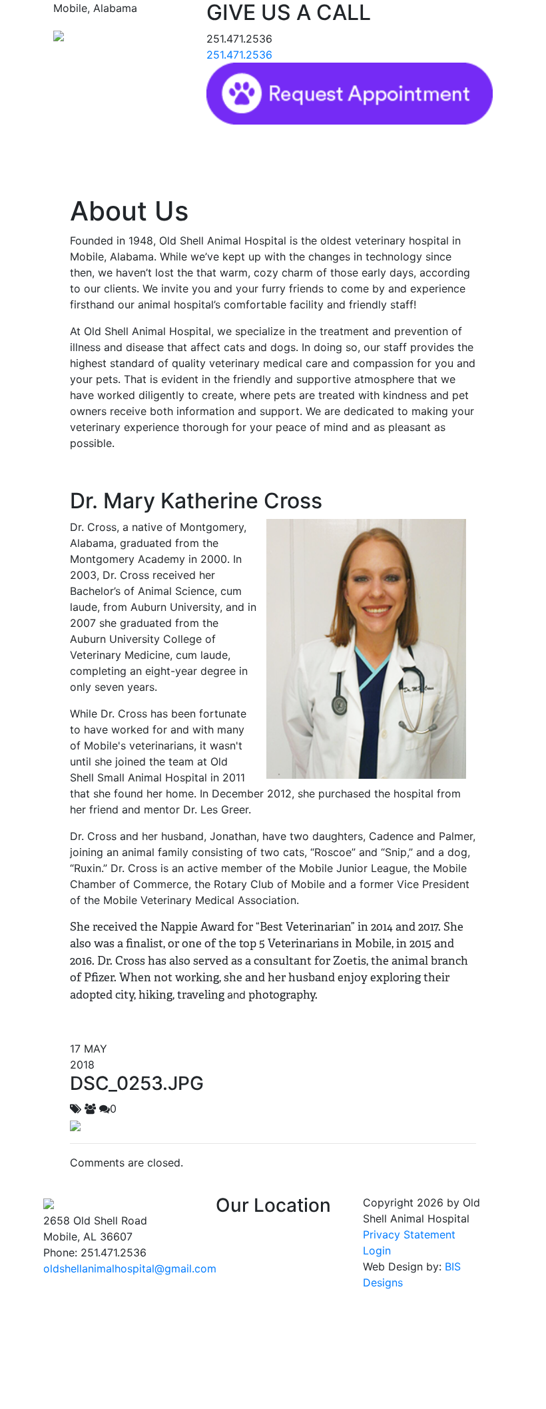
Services (189, 156)
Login (377, 1250)
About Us (133, 156)
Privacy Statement (409, 1234)
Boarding (339, 156)
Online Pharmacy (263, 156)
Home (84, 156)
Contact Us (400, 156)
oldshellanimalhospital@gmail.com (129, 1268)
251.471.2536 (239, 54)
